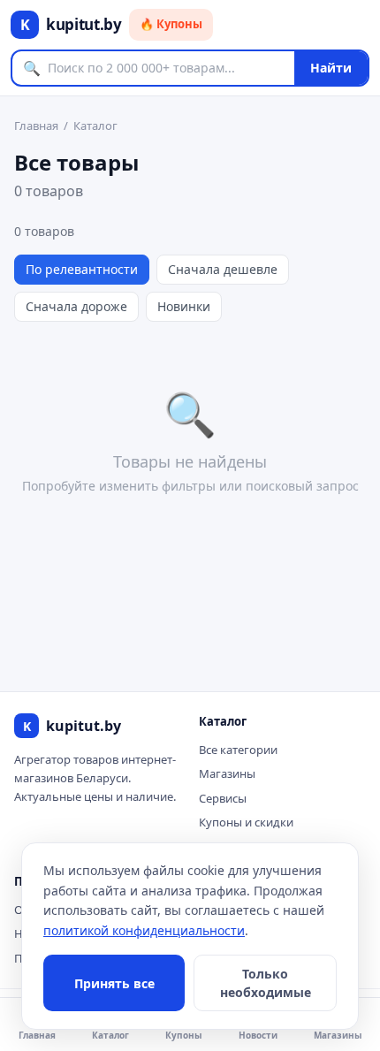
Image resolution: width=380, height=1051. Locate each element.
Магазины (227, 773)
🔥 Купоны (171, 24)
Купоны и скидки (246, 822)
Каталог (95, 125)
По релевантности (82, 269)
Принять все (114, 983)
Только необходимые (265, 983)
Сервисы (223, 798)
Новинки (183, 306)
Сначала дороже (76, 306)
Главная (36, 125)
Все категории (238, 750)
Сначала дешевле (222, 269)
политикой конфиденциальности (144, 930)
